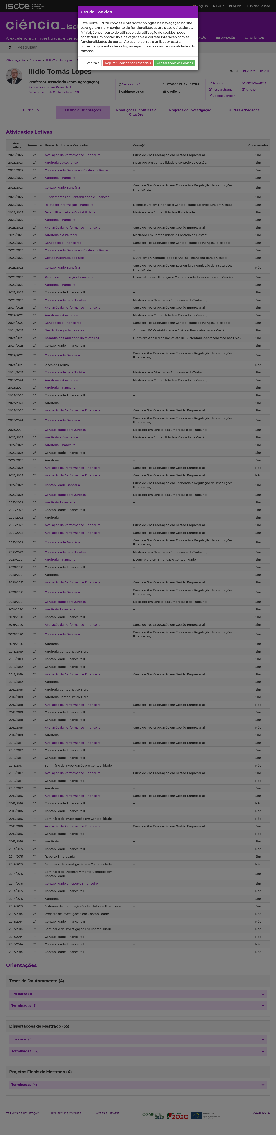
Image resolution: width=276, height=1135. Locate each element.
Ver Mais (93, 63)
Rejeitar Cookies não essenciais (128, 63)
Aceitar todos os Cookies (175, 63)
